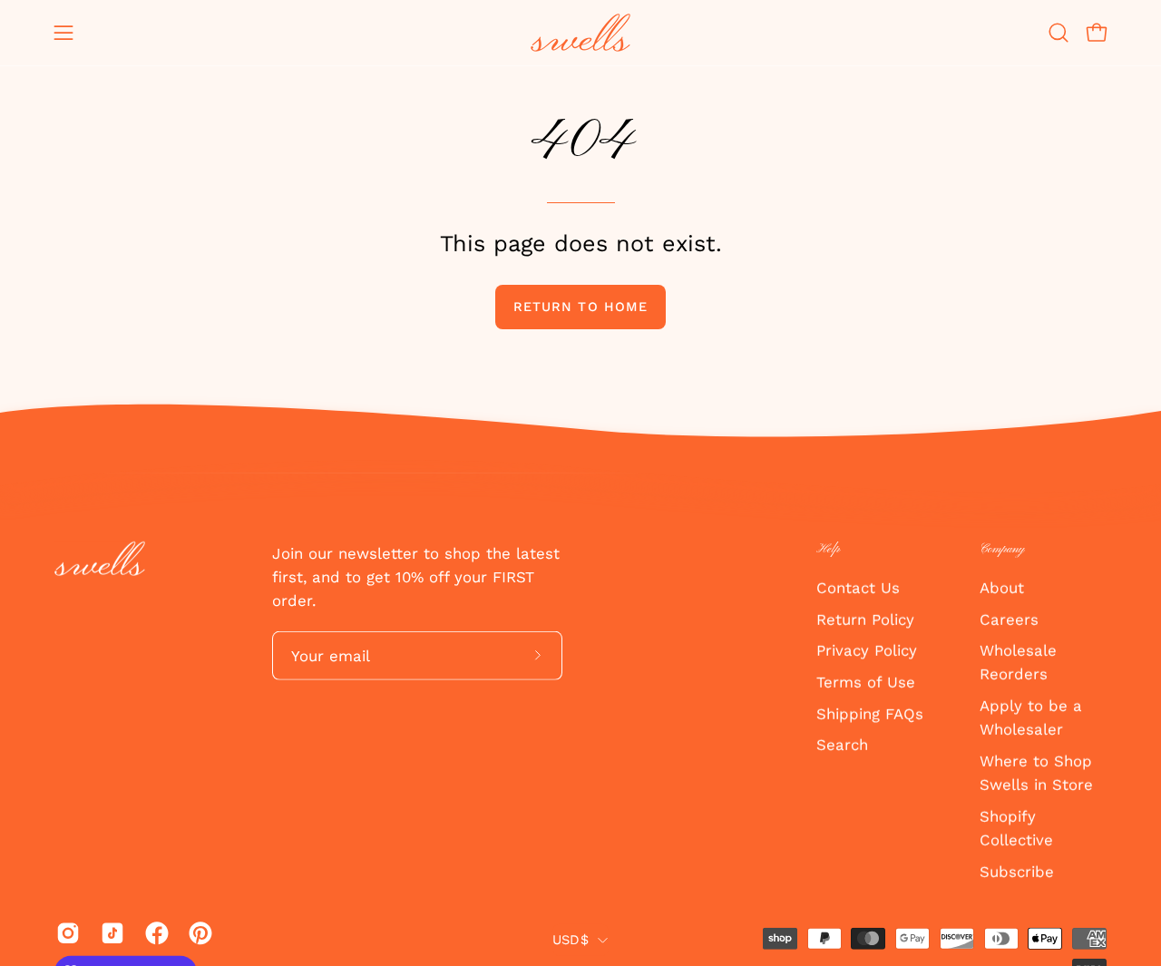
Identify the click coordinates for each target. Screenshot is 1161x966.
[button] (1058, 33)
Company (1002, 549)
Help (828, 549)
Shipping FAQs (869, 713)
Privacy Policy (866, 650)
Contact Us (858, 587)
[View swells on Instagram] (64, 932)
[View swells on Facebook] (153, 932)
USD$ (570, 940)
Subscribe (1017, 871)
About (1002, 587)
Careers (1009, 619)
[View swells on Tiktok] (109, 932)
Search (842, 745)
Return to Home (580, 306)
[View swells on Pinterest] (197, 932)
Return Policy (865, 619)
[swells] (580, 33)
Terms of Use (865, 681)
